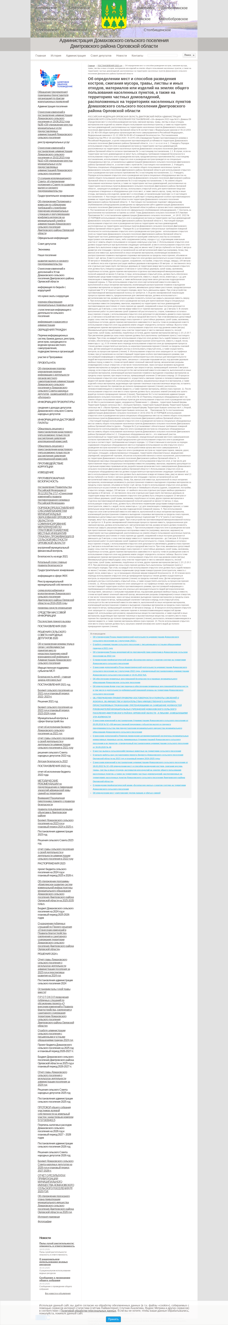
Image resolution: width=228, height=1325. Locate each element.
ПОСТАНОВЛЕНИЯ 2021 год (54, 684)
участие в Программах (50, 357)
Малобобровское (173, 19)
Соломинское (75, 30)
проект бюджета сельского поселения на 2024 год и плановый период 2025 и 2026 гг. (55, 872)
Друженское (47, 19)
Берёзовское (79, 8)
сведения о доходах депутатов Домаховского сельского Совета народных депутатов (55, 410)
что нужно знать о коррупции (53, 296)
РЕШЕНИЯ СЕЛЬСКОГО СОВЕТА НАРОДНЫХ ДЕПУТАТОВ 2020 (52, 635)
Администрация (76, 55)
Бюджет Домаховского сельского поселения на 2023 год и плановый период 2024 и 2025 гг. (55, 823)
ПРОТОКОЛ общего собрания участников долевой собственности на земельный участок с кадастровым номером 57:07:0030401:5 (55, 1114)
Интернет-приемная (49, 1216)
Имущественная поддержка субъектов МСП (53, 669)
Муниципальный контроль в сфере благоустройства (53, 720)
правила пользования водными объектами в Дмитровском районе (55, 812)
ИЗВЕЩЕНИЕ (46, 472)
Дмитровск (146, 8)
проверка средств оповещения (55, 607)
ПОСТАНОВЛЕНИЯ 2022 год (54, 766)
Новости (121, 55)
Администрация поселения (52, 106)
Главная (41, 55)
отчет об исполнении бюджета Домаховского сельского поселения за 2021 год (54, 730)
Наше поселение (47, 255)
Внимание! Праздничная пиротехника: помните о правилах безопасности (56, 801)
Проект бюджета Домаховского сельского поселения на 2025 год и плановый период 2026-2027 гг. (55, 1048)
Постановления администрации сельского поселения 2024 (55, 982)
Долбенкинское (175, 8)
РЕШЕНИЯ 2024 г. (48, 953)
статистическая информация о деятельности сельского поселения (54, 312)
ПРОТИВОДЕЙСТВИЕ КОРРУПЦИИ (50, 465)
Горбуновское (74, 19)
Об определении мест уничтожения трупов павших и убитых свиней (126, 793)
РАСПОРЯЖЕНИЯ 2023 (51, 863)
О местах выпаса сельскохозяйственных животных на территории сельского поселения (137, 751)
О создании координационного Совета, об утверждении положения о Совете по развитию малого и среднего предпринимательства (56, 185)
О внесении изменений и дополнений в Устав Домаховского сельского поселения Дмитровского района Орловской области (56, 275)
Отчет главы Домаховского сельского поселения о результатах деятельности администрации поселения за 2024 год (54, 1078)
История (56, 55)
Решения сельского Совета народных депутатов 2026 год (54, 1154)
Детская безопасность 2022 (53, 761)
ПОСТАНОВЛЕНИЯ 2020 (52, 626)
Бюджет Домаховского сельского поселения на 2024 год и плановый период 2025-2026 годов (55, 913)
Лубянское (142, 19)
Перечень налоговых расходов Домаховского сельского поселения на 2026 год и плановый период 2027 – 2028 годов (55, 1131)
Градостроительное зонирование (56, 195)
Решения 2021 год (48, 701)
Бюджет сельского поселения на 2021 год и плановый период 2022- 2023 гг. (55, 693)
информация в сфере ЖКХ (52, 575)
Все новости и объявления (58, 1293)
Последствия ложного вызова (54, 621)
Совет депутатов (101, 55)
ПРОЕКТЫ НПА (47, 362)
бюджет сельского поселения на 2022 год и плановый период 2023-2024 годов (55, 710)
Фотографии (44, 1221)
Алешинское (46, 8)
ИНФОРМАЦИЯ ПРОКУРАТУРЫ (56, 402)
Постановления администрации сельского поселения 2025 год (55, 1100)
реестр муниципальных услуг (54, 142)
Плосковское (46, 30)
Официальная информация (53, 238)
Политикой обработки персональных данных (88, 1310)
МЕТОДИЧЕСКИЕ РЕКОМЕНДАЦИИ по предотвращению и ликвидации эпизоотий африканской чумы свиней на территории (55, 787)
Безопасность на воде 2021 (53, 556)
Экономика (44, 249)
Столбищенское (157, 30)
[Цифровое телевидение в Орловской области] (56, 69)
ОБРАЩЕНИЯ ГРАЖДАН (52, 329)
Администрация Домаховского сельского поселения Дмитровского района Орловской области (114, 15)
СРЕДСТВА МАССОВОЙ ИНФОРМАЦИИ (52, 614)
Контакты (137, 55)
